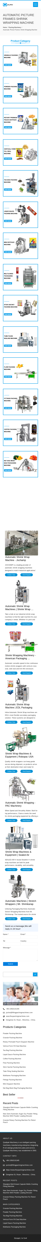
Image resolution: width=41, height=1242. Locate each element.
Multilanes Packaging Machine (14, 1075)
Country (23, 941)
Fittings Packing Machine (12, 1080)
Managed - (17, 1238)
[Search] (35, 974)
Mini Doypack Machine (11, 1084)
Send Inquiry (27, 575)
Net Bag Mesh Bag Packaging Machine (17, 1088)
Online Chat (11, 575)
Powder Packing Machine (12, 1033)
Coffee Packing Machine (12, 1059)
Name (6, 934)
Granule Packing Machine (12, 1038)
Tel (4, 941)
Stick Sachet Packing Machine (14, 1067)
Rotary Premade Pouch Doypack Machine (18, 1042)
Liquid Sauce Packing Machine (14, 1054)
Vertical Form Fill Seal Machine (14, 1046)
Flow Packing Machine (11, 1063)
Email (23, 934)
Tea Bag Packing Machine (12, 1050)
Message (7, 948)
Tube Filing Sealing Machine (13, 1071)
